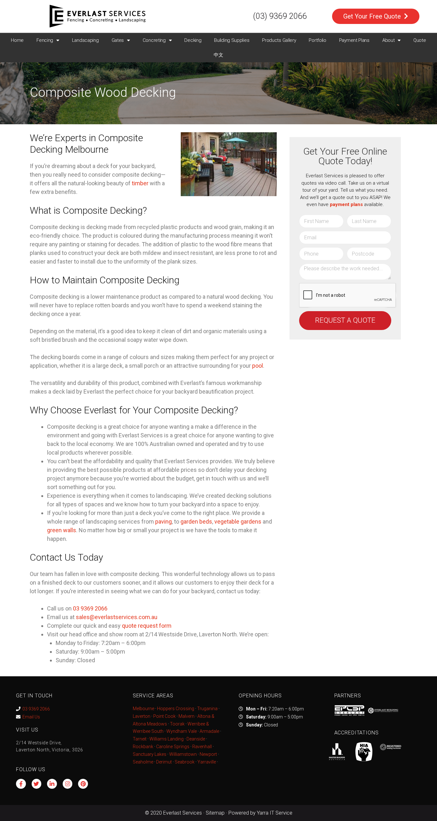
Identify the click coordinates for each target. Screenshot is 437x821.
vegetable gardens (237, 521)
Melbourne (143, 708)
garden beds (196, 521)
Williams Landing (166, 738)
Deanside (196, 738)
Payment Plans (354, 40)
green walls (61, 530)
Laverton (141, 716)
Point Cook (164, 716)
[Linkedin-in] (52, 784)
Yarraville (207, 761)
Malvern (187, 716)
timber (140, 183)
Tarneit (140, 738)
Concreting (154, 40)
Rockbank (143, 746)
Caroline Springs (172, 746)
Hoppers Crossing (175, 708)
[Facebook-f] (21, 784)
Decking (192, 40)
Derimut (164, 761)
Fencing (44, 40)
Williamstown (183, 754)
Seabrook (185, 761)
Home (17, 40)
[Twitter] (37, 784)
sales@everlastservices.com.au (116, 617)
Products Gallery (279, 40)
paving (163, 521)
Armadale (209, 731)
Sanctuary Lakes (149, 754)
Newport (208, 754)
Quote (419, 40)
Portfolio (317, 40)
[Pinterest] (83, 784)
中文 (218, 55)
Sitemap (215, 813)
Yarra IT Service (274, 813)
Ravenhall (202, 746)
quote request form (146, 625)
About (388, 40)
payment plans (346, 204)
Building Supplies (231, 40)
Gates (118, 40)
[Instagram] (68, 784)
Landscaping (85, 40)
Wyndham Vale (181, 731)
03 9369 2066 (36, 708)
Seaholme (143, 761)
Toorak (177, 723)
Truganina (207, 708)
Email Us (31, 716)
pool (257, 365)
